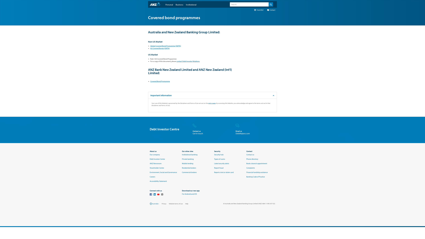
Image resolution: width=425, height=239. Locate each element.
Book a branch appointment (256, 163)
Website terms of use (176, 204)
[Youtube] (158, 194)
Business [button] (179, 4)
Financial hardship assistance (257, 172)
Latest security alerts (221, 163)
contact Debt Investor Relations (188, 61)
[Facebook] (151, 194)
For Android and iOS (189, 194)
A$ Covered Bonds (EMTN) (160, 48)
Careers (152, 177)
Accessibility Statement (158, 181)
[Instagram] (162, 194)
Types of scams (219, 159)
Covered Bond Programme (160, 81)
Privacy (164, 204)
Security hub (218, 154)
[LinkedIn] (155, 194)
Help (186, 204)
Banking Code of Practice (255, 177)
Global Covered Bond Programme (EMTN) (165, 46)
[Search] (271, 4)
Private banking (188, 159)
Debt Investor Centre (157, 159)
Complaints (250, 168)
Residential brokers (189, 168)
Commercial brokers (189, 172)
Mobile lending (187, 163)
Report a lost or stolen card (224, 172)
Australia (155, 204)
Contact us (250, 154)
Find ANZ (260, 10)
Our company (155, 154)
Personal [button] (169, 4)
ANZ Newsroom (155, 163)
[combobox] (251, 4)
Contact (272, 10)
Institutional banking (189, 154)
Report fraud (218, 168)
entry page (212, 103)
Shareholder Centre (157, 168)
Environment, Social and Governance (163, 172)
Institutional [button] (191, 4)
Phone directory (252, 159)
